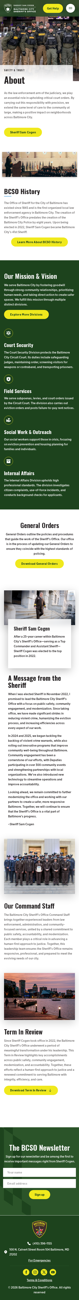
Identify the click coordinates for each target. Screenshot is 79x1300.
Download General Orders (39, 564)
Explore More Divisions (26, 314)
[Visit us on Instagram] (35, 1272)
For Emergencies (39, 1260)
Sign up (40, 1194)
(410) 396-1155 (42, 1243)
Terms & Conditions (39, 1280)
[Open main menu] (70, 8)
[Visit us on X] (44, 1272)
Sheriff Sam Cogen (23, 132)
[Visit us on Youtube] (53, 1272)
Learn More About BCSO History (39, 242)
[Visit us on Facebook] (26, 1272)
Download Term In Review (28, 1090)
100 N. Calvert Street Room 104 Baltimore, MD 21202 (39, 1252)
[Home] (39, 1229)
